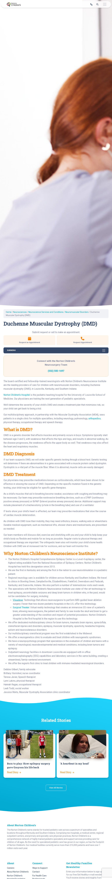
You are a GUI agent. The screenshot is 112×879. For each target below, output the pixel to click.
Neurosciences (20, 312)
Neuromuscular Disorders (77, 312)
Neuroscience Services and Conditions (45, 312)
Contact (36, 872)
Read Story (13, 772)
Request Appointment (82, 342)
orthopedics (94, 418)
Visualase (18, 600)
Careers (10, 868)
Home (8, 312)
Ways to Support (40, 868)
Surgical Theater (21, 607)
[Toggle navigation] (104, 4)
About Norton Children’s (18, 872)
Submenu (11, 350)
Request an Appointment (29, 342)
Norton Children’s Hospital (17, 395)
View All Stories (56, 788)
